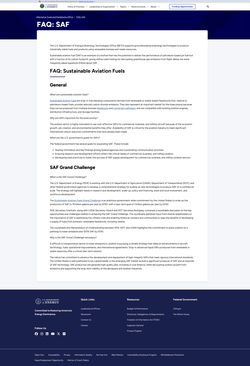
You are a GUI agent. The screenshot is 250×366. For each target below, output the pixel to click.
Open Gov (39, 355)
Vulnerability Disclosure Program (142, 355)
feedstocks (103, 108)
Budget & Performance (137, 308)
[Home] (48, 7)
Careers (84, 325)
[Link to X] (58, 334)
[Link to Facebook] (36, 334)
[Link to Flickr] (64, 334)
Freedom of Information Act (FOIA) (143, 320)
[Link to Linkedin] (47, 334)
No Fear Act (101, 355)
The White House (181, 314)
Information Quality (83, 355)
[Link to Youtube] (53, 334)
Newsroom (86, 314)
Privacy (67, 355)
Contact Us (86, 320)
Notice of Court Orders (78, 360)
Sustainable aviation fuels (63, 100)
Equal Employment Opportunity (49, 360)
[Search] (208, 6)
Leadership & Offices (90, 308)
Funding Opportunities (182, 6)
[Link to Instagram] (41, 334)
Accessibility (54, 355)
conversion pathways (124, 108)
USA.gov (177, 308)
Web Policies (117, 355)
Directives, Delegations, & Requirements (145, 314)
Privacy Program (134, 331)
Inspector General (135, 325)
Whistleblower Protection (172, 355)
